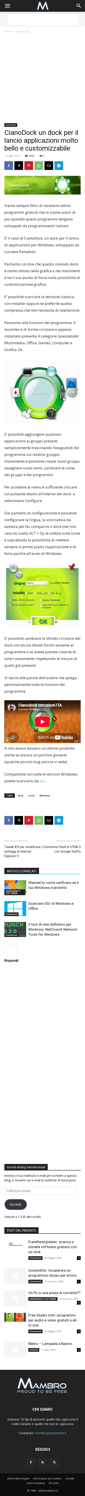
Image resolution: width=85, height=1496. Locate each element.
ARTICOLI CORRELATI (21, 871)
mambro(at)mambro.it (50, 1433)
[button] (7, 6)
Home (8, 31)
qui (43, 780)
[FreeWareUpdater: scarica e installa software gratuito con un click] (15, 1243)
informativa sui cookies (47, 1478)
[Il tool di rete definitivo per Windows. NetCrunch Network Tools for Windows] (15, 929)
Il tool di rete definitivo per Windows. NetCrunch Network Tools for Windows (52, 929)
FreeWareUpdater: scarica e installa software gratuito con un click (52, 1247)
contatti (69, 1478)
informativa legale (18, 1478)
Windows (44, 795)
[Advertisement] (42, 19)
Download (22, 31)
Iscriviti (15, 1204)
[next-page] (14, 945)
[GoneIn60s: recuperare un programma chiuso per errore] (15, 1276)
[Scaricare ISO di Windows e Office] (15, 908)
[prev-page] (7, 945)
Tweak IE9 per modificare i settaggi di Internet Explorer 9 (23, 851)
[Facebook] (8, 165)
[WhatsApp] (38, 165)
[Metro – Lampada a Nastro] (15, 1349)
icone (31, 795)
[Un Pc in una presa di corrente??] (15, 1298)
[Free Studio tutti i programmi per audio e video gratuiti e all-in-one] (15, 1317)
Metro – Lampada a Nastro (50, 1344)
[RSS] (42, 1462)
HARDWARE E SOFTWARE (13, 892)
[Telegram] (58, 165)
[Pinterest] (28, 165)
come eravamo (35, 1483)
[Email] (48, 165)
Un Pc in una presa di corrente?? (54, 1293)
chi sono (53, 1483)
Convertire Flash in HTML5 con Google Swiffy (62, 849)
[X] (18, 165)
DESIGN (34, 1349)
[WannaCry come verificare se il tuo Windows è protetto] (15, 887)
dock (20, 795)
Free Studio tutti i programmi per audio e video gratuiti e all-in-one (53, 1320)
